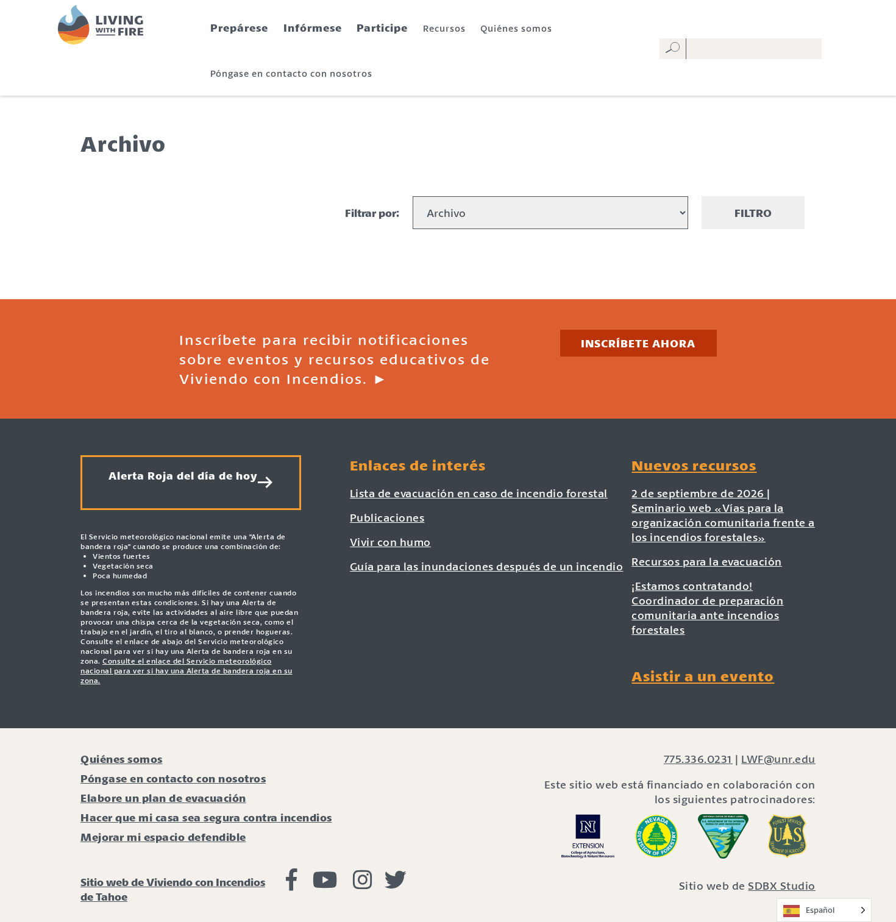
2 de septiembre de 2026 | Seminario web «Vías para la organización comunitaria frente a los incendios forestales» (723, 515)
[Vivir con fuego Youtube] (325, 883)
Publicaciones (387, 517)
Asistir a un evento (702, 676)
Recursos (444, 28)
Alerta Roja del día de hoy (183, 475)
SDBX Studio (782, 885)
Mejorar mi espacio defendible (163, 836)
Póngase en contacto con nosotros (291, 73)
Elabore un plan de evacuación (163, 797)
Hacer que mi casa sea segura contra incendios (206, 817)
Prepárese (239, 27)
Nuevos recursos (693, 465)
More (448, 270)
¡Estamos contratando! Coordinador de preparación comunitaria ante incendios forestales (707, 607)
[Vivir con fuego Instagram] (362, 883)
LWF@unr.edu (778, 758)
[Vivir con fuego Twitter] (396, 883)
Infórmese (312, 27)
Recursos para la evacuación (706, 561)
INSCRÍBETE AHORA (638, 343)
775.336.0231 (698, 758)
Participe (382, 27)
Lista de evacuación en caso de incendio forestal (479, 493)
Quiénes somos (516, 28)
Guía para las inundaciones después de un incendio (487, 566)
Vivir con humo (390, 541)
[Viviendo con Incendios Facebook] (291, 883)
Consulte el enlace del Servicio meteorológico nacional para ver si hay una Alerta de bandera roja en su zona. (186, 670)
